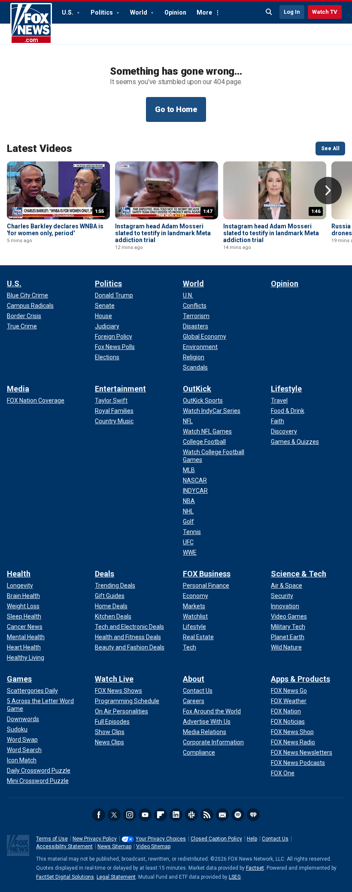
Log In (292, 12)
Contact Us (275, 839)
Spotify (237, 814)
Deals (104, 573)
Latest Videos (39, 149)
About (193, 678)
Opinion (175, 12)
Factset (255, 868)
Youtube (145, 814)
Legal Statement (116, 877)
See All (330, 149)
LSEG (235, 877)
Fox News (31, 23)
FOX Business (207, 573)
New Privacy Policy (95, 839)
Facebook (98, 814)
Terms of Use (52, 839)
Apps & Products (300, 678)
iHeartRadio (253, 814)
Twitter (114, 814)
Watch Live (114, 678)
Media (18, 388)
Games (19, 678)
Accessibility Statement (64, 846)
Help (252, 839)
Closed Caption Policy (216, 839)
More (204, 12)
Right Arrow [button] (328, 190)
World (139, 12)
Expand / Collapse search (269, 12)
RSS (206, 814)
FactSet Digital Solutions (65, 877)
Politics (102, 12)
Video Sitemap (153, 846)
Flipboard (160, 814)
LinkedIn (176, 814)
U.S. (68, 12)
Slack (191, 814)
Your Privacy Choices (161, 839)
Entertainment (120, 388)
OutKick (197, 388)
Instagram (129, 814)
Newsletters (222, 814)
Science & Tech (298, 573)
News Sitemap (114, 846)
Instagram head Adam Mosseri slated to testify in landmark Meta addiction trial (163, 233)
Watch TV (324, 12)
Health (18, 573)
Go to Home (176, 109)
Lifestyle (286, 388)
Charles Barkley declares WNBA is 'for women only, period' (55, 230)
